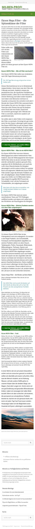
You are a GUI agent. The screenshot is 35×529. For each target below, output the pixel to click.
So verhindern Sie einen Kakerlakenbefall (13, 492)
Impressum (11, 2)
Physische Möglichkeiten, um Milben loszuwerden (15, 502)
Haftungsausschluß (8, 526)
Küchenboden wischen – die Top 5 (11, 495)
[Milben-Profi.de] (17, 8)
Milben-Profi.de (7, 14)
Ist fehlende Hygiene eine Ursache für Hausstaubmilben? (17, 499)
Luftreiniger (17, 41)
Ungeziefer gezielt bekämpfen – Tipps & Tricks (14, 505)
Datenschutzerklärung (21, 2)
